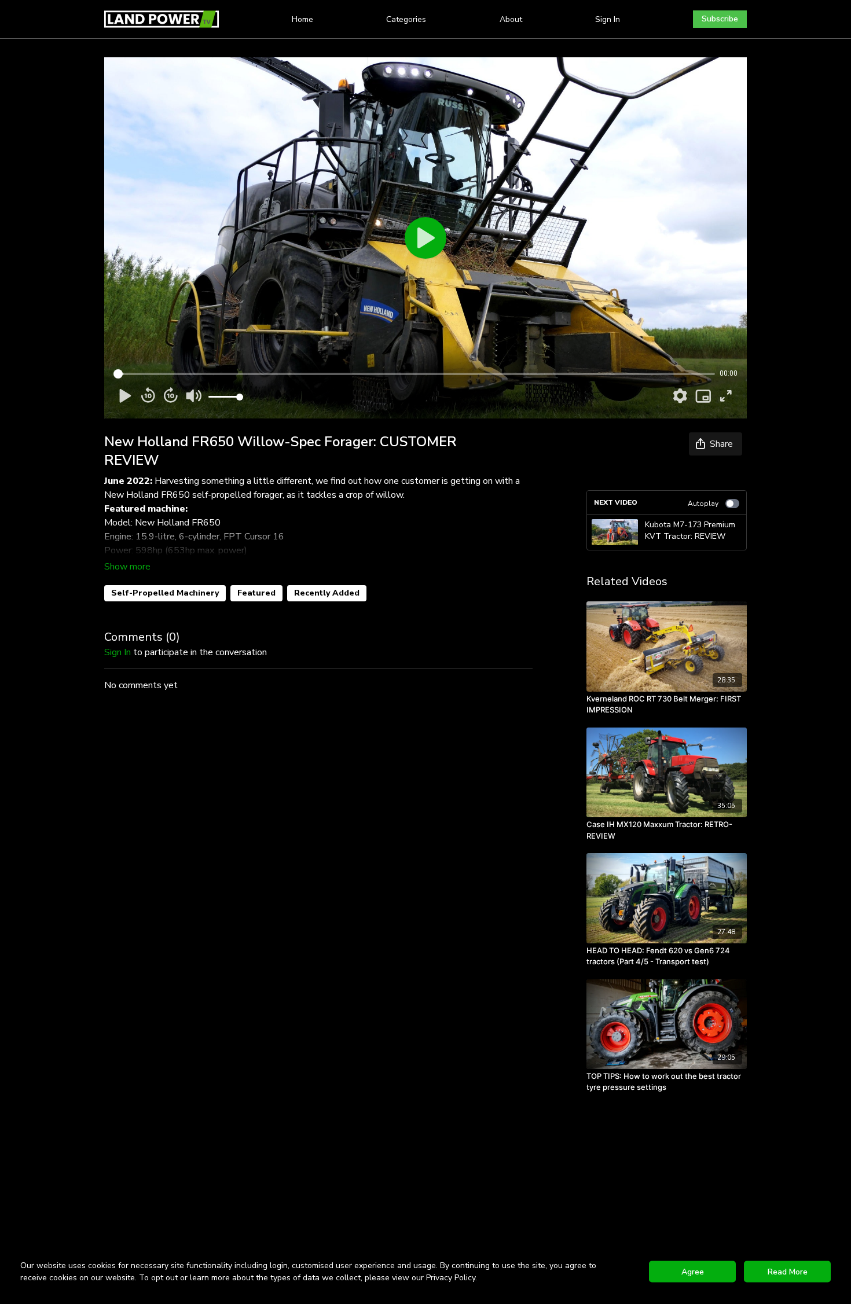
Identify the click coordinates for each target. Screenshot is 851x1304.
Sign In (607, 19)
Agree (692, 1271)
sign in (117, 652)
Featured (256, 592)
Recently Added (327, 592)
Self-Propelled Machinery (165, 592)
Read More (788, 1271)
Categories (406, 19)
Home (302, 19)
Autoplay (703, 503)
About (511, 19)
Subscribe (720, 18)
